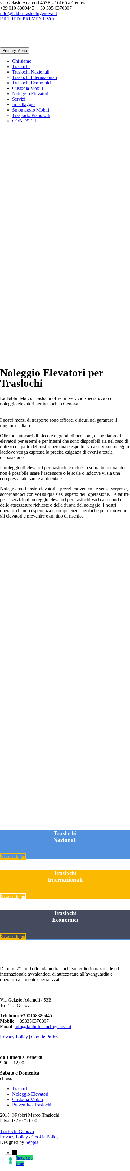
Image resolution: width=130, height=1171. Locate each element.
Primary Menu (14, 50)
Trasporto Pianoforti (31, 115)
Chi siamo (21, 61)
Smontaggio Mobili (30, 109)
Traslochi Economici (31, 82)
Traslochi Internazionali (34, 77)
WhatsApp (22, 1157)
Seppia (31, 1142)
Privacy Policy (14, 1036)
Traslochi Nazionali (30, 71)
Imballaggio (23, 104)
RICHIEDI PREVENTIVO (27, 18)
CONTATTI (24, 120)
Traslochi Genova (17, 1131)
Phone (18, 1163)
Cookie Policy (44, 1036)
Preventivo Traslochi (31, 1104)
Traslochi (21, 66)
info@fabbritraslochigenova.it (28, 13)
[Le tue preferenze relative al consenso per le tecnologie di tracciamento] (10, 1160)
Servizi (18, 99)
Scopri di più (13, 856)
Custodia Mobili (27, 88)
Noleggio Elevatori (30, 93)
